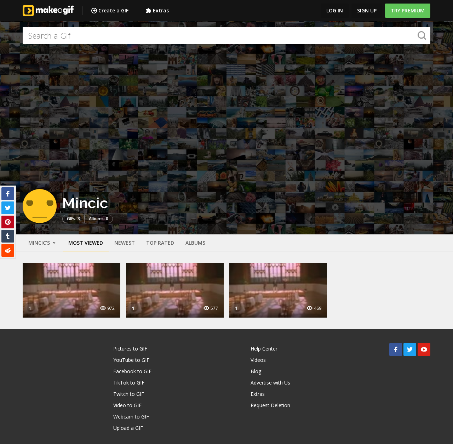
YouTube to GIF (131, 360)
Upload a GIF (128, 428)
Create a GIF (113, 10)
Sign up (367, 10)
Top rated (160, 242)
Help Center (264, 348)
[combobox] (226, 35)
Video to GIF (127, 405)
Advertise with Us (270, 382)
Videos (258, 360)
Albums (195, 242)
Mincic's (39, 242)
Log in (334, 10)
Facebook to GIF (132, 371)
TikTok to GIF (128, 382)
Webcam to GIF (131, 416)
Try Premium (408, 10)
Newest (124, 242)
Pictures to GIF (130, 348)
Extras (161, 10)
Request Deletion (270, 405)
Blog (256, 371)
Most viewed (85, 242)
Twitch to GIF (128, 394)
